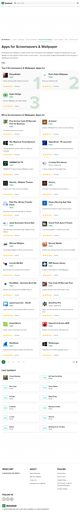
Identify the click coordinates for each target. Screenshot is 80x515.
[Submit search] (15, 3)
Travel (66, 39)
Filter (3, 63)
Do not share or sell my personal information (64, 484)
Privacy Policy (61, 473)
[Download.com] (7, 3)
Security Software (58, 39)
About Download (35, 473)
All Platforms (6, 39)
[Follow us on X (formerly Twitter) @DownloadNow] (7, 499)
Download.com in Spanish (37, 483)
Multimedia (21, 39)
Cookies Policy (61, 480)
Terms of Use (61, 477)
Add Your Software (35, 477)
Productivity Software (31, 39)
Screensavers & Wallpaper (45, 39)
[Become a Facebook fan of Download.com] (3, 499)
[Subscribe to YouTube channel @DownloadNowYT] (11, 499)
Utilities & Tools (73, 39)
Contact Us (33, 480)
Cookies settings (62, 489)
